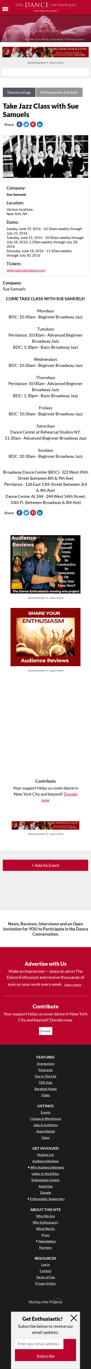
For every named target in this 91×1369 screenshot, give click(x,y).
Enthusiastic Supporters (47, 1199)
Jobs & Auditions (45, 1125)
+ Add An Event (45, 865)
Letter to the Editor (45, 1174)
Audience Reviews (45, 1161)
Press (45, 1235)
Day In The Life (45, 1076)
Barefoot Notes (46, 1089)
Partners (45, 1247)
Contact (45, 1271)
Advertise (45, 1186)
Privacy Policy (45, 1283)
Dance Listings (19, 92)
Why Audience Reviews (47, 1167)
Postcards (45, 1070)
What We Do (45, 1229)
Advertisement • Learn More (45, 62)
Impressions (45, 1064)
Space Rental (45, 1131)
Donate (45, 1031)
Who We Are (45, 1216)
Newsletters (47, 1241)
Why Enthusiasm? (45, 1222)
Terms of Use (45, 1277)
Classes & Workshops (45, 1119)
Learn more (72, 984)
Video (45, 1095)
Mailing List (45, 1155)
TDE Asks (45, 1082)
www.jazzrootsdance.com (26, 270)
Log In (45, 1264)
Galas (45, 1137)
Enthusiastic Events (46, 1180)
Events (45, 1112)
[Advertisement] (45, 726)
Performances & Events (59, 92)
